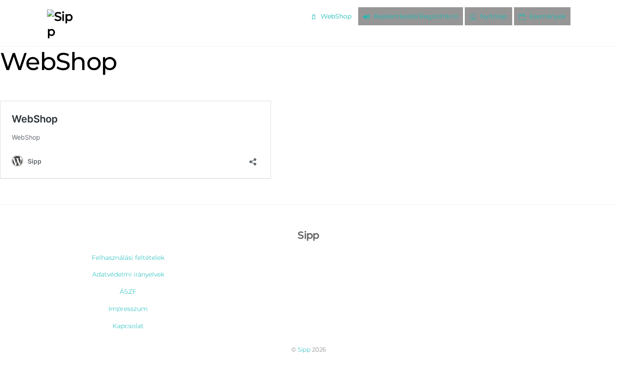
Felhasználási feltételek (128, 258)
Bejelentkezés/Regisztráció (415, 16)
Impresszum (128, 309)
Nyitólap (492, 16)
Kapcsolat (128, 326)
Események (547, 16)
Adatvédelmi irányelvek (128, 274)
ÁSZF (128, 291)
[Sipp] (63, 31)
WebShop (335, 16)
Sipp (304, 349)
